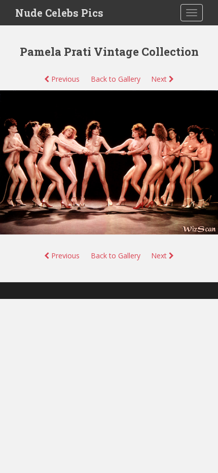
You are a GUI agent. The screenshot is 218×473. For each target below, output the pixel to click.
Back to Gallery (115, 79)
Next (160, 79)
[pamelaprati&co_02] (109, 161)
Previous (64, 79)
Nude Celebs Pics (59, 12)
